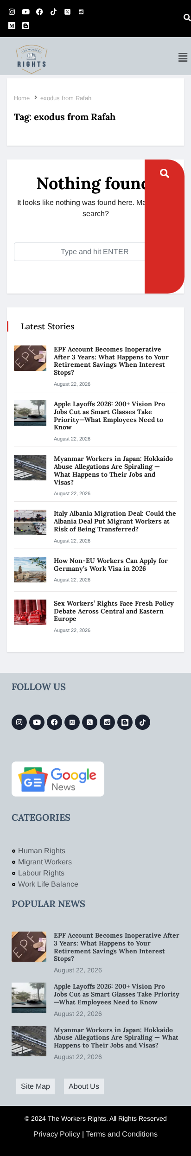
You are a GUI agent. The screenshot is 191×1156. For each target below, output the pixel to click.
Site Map (35, 1086)
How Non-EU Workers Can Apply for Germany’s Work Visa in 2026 (111, 564)
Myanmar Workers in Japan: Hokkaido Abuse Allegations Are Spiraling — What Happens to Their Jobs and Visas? (113, 470)
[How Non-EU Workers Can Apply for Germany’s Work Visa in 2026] (30, 569)
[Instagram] (12, 12)
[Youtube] (25, 12)
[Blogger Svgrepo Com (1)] (25, 25)
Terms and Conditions (122, 1134)
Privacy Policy (56, 1134)
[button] (183, 57)
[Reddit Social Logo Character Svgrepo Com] (81, 12)
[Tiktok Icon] (53, 12)
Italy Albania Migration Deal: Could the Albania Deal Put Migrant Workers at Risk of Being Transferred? (115, 521)
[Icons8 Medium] (72, 722)
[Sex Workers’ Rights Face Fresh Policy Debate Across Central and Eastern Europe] (30, 612)
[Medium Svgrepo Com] (12, 25)
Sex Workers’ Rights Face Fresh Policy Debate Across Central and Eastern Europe (114, 611)
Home (22, 98)
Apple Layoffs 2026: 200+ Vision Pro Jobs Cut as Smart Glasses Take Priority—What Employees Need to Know (109, 415)
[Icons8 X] (67, 12)
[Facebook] (39, 12)
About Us (84, 1086)
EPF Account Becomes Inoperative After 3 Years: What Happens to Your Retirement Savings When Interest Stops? (111, 361)
